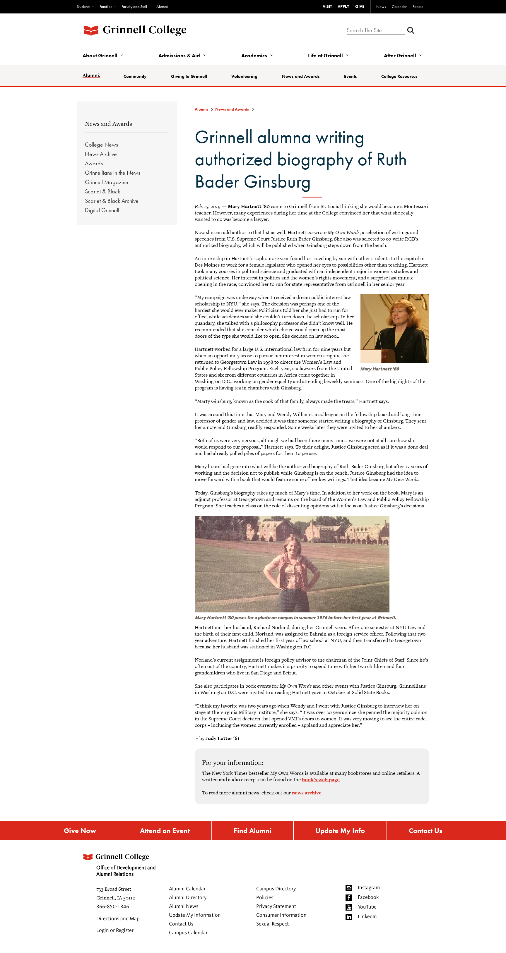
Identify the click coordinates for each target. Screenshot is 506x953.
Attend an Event (165, 830)
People (418, 6)
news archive (307, 792)
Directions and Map (118, 918)
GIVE (359, 6)
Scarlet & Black (102, 191)
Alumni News (183, 906)
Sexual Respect (272, 924)
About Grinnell (100, 55)
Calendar (399, 6)
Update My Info (340, 830)
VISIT (327, 6)
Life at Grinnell (325, 55)
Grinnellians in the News (112, 172)
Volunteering (244, 76)
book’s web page (321, 779)
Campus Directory (276, 889)
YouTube (367, 907)
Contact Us (425, 830)
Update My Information (195, 915)
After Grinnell (400, 55)
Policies (264, 897)
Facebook (368, 897)
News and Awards (301, 76)
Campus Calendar (188, 932)
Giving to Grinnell (189, 76)
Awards (94, 163)
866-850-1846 (112, 906)
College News (101, 144)
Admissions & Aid (179, 55)
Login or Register (115, 930)
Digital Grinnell (102, 210)
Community (135, 76)
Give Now (80, 830)
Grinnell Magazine (106, 182)
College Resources (399, 76)
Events (350, 76)
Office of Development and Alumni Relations (125, 871)
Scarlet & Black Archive (112, 201)
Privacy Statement (276, 906)
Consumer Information (281, 915)
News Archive (101, 154)
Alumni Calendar (187, 889)
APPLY (343, 6)
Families (106, 6)
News (381, 6)
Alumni (162, 6)
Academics (254, 55)
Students (83, 6)
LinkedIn (367, 916)
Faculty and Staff (134, 6)
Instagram (369, 887)
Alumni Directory (187, 897)
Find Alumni (253, 830)
